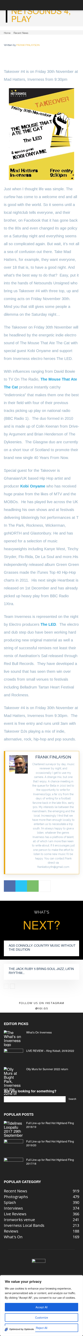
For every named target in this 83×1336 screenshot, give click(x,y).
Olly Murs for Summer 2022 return (47, 1069)
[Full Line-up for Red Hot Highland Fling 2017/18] (13, 1164)
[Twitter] (21, 886)
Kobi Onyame (32, 486)
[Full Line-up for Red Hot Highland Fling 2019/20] (13, 1146)
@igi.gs (41, 1008)
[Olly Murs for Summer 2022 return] (13, 1083)
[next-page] (12, 986)
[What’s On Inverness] (13, 1038)
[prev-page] (6, 986)
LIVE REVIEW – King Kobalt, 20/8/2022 (50, 1051)
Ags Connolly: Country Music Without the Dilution (42, 947)
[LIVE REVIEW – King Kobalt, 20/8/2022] (13, 1055)
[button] (6, 5)
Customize (41, 1317)
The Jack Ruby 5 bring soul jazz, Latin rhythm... (41, 971)
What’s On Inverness (39, 1032)
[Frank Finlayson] (18, 812)
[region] (41, 1305)
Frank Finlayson (28, 45)
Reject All (41, 1328)
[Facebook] (9, 886)
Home (7, 33)
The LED (48, 624)
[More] (45, 886)
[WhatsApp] (33, 886)
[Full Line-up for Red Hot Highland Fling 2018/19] (13, 1129)
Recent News (21, 33)
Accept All (41, 1307)
